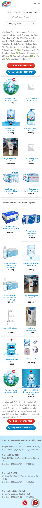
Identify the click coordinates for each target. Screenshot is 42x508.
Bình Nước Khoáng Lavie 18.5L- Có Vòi (11, 391)
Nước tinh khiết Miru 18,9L (11, 361)
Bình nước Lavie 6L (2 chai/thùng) (31, 129)
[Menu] (38, 4)
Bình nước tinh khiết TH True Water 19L (31, 264)
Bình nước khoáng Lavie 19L (11, 129)
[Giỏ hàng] (34, 4)
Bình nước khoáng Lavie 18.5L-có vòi (31, 99)
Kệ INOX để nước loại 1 (11, 328)
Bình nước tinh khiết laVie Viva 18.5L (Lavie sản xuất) (31, 392)
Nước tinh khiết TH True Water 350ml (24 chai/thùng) (10, 265)
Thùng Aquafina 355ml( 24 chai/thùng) (11, 228)
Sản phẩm (17, 12)
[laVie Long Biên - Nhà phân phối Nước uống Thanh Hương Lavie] (7, 4)
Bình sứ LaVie (31, 358)
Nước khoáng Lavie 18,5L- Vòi (31, 160)
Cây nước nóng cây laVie (10, 160)
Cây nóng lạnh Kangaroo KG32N (31, 329)
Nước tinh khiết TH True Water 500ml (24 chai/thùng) (10, 298)
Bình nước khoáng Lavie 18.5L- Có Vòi (11, 99)
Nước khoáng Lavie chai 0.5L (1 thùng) (10, 190)
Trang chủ (8, 12)
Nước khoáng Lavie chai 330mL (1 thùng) (31, 190)
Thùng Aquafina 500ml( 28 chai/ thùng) (31, 233)
